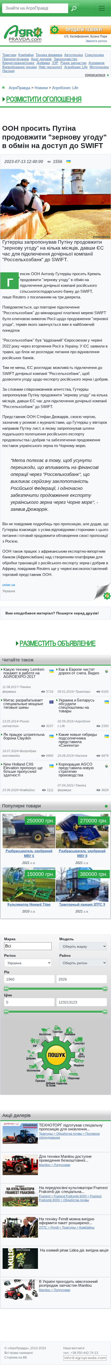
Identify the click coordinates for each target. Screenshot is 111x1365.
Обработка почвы (69, 1134)
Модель (66, 939)
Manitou (44, 1165)
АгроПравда (19, 88)
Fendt (55, 1227)
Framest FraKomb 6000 (70, 1196)
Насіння (81, 756)
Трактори (82, 691)
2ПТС (43, 1227)
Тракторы (46, 1134)
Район (64, 955)
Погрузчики (62, 1165)
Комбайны (86, 1227)
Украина (8, 591)
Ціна (8, 995)
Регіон (9, 955)
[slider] (6, 988)
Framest (44, 1196)
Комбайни (27, 790)
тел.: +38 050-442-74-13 (80, 1353)
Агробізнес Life (65, 88)
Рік (6, 972)
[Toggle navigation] (101, 8)
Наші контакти (73, 1348)
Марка (9, 939)
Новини (41, 88)
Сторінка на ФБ (15, 1357)
